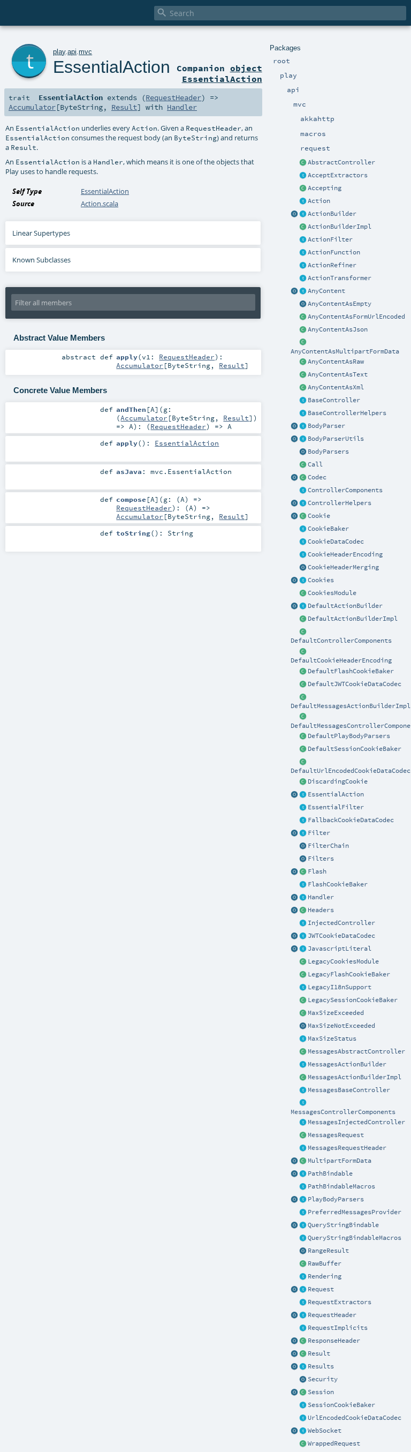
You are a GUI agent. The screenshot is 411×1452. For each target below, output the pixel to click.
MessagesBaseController (349, 1090)
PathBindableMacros (341, 1186)
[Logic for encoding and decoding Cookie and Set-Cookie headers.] (303, 555)
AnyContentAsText (338, 374)
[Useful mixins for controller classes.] (303, 503)
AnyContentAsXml (336, 387)
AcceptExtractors (338, 175)
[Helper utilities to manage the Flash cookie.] (303, 885)
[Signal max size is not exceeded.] (303, 1026)
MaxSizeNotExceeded (341, 1025)
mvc (85, 52)
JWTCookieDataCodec (341, 935)
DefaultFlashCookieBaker (351, 671)
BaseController (334, 400)
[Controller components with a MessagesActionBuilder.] (303, 1103)
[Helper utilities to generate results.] (294, 1367)
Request (321, 1289)
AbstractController (341, 162)
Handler (321, 897)
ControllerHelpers (339, 503)
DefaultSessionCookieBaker (354, 749)
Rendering (324, 1276)
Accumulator (32, 107)
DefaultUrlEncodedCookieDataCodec (350, 770)
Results (321, 1366)
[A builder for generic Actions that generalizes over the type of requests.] (303, 253)
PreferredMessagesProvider (354, 1212)
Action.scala (99, 203)
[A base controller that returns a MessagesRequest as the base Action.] (303, 1090)
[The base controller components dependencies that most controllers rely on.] (303, 490)
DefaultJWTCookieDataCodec (354, 684)
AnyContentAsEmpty (339, 303)
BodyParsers (328, 451)
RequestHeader (332, 1315)
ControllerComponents (345, 490)
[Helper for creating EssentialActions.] (294, 795)
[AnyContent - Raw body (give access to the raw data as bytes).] (303, 362)
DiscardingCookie (338, 781)
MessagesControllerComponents (343, 1112)
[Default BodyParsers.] (303, 452)
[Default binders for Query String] (294, 1225)
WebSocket (324, 1430)
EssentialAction (336, 794)
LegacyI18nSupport (339, 987)
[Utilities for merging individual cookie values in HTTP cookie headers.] (303, 567)
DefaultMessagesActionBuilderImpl (350, 706)
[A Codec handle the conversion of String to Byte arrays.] (303, 477)
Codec (317, 477)
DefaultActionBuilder (345, 606)
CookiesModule (332, 593)
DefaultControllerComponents (341, 640)
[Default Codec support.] (294, 477)
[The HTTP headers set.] (303, 910)
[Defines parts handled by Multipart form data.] (294, 1161)
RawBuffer (324, 1263)
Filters (321, 858)
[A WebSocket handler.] (303, 1431)
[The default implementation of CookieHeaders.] (303, 652)
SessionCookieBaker (341, 1405)
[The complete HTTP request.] (303, 1289)
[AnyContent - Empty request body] (303, 304)
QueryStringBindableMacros (354, 1238)
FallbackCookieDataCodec (351, 820)
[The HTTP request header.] (303, 1315)
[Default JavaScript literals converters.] (294, 949)
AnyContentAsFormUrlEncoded (356, 316)
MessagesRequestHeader (347, 1148)
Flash (317, 871)
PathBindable (330, 1173)
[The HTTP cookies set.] (303, 580)
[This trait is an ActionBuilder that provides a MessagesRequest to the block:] (303, 1064)
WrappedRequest (334, 1443)
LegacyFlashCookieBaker (349, 974)
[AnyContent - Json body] (303, 330)
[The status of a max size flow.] (303, 1039)
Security (323, 1379)
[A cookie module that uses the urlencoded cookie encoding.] (303, 962)
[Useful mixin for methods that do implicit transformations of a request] (303, 1328)
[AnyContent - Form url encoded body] (303, 317)
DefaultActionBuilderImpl (353, 618)
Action (319, 201)
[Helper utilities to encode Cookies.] (294, 580)
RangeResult (328, 1250)
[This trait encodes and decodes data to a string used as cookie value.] (303, 542)
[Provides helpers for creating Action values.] (303, 214)
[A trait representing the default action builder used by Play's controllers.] (303, 606)
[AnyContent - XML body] (303, 387)
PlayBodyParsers (336, 1199)
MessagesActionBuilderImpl (354, 1077)
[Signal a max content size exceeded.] (303, 1013)
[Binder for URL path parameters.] (303, 1174)
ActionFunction (334, 252)
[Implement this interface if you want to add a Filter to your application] (303, 833)
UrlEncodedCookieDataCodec (354, 1417)
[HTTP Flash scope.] (303, 872)
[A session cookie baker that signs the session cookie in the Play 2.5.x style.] (303, 1000)
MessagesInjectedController (356, 1122)
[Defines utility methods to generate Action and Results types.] (303, 400)
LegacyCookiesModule (343, 961)
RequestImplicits (338, 1327)
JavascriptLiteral (339, 948)
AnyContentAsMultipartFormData (345, 351)
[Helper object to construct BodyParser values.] (294, 426)
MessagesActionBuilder (347, 1064)
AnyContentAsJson (338, 329)
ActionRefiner (332, 265)
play (59, 52)
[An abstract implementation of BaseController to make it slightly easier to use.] (303, 163)
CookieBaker (328, 528)
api (72, 52)
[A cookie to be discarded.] (303, 782)
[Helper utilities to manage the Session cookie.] (303, 1405)
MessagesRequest (336, 1135)
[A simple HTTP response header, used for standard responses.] (303, 1341)
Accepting (324, 188)
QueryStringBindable (343, 1225)
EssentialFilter (336, 807)
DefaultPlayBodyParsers (349, 736)
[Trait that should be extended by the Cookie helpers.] (303, 529)
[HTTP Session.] (303, 1392)
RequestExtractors (339, 1302)
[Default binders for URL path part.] (294, 1174)
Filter (319, 833)
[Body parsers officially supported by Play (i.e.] (303, 1199)
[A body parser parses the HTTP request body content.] (303, 426)
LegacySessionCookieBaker (353, 1000)
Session (321, 1392)
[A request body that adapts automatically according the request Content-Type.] (303, 291)
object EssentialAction (222, 73)
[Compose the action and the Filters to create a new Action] (303, 846)
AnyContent (326, 291)
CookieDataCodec (336, 541)
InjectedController (341, 923)
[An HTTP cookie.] (303, 516)
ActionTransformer (339, 278)
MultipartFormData (339, 1160)
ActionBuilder (332, 213)
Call (315, 464)
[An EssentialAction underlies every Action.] (303, 795)
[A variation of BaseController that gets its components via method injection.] (303, 923)
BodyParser (326, 426)
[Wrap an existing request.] (303, 1444)
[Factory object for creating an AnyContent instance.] (294, 291)
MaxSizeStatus (332, 1038)
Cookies (321, 580)
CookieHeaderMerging (343, 567)
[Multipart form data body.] (303, 1161)
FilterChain (328, 845)
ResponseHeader (334, 1340)
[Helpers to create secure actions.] (303, 1379)
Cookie (319, 516)
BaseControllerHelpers (347, 413)
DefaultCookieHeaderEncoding (341, 660)
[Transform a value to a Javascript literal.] (303, 949)
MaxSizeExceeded (336, 1013)
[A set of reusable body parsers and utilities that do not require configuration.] (303, 439)
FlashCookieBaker (338, 884)
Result (319, 1353)
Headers (321, 910)
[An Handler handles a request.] (303, 897)
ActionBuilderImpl (339, 226)
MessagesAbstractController (356, 1051)
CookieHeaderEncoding (345, 554)
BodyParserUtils (336, 438)
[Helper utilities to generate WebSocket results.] (294, 1431)
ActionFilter (330, 239)
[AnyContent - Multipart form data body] (303, 342)
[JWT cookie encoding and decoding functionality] (303, 936)
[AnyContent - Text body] (303, 375)
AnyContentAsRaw (336, 361)
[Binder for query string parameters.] (303, 1225)
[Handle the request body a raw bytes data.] (303, 1264)
